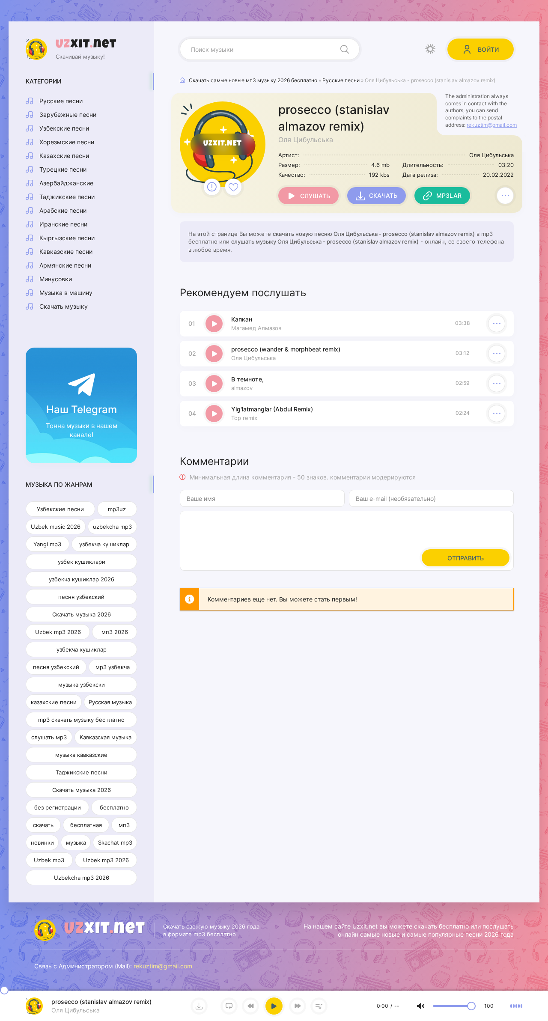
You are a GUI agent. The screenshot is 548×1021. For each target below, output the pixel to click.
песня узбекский (81, 596)
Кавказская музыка (105, 737)
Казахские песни (64, 155)
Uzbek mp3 (49, 860)
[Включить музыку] (274, 1006)
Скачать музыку (63, 306)
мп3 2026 (114, 631)
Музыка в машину (65, 292)
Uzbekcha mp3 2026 (81, 877)
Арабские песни (62, 210)
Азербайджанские (66, 183)
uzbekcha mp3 (112, 526)
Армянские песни (65, 265)
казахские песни (54, 702)
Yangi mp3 (47, 544)
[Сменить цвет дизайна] (430, 49)
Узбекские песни (64, 128)
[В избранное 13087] (233, 187)
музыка (76, 842)
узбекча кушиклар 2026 (81, 579)
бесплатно (114, 807)
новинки (42, 842)
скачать (43, 825)
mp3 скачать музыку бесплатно (81, 719)
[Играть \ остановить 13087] (214, 323)
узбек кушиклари (81, 561)
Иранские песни (63, 224)
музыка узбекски (81, 684)
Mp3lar (449, 195)
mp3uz (117, 509)
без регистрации (57, 807)
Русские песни (61, 100)
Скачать (383, 195)
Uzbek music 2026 (55, 526)
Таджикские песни (67, 196)
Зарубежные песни (67, 114)
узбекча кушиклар (104, 544)
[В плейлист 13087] (505, 195)
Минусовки (55, 279)
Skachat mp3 (115, 842)
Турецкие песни (62, 169)
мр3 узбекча (112, 667)
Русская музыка (110, 702)
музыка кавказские (81, 754)
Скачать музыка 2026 (81, 614)
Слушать (315, 195)
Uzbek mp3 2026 (58, 631)
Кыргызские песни (67, 237)
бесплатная (86, 825)
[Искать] (345, 49)
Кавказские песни (65, 251)
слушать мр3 (49, 737)
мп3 (124, 825)
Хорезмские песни (66, 142)
